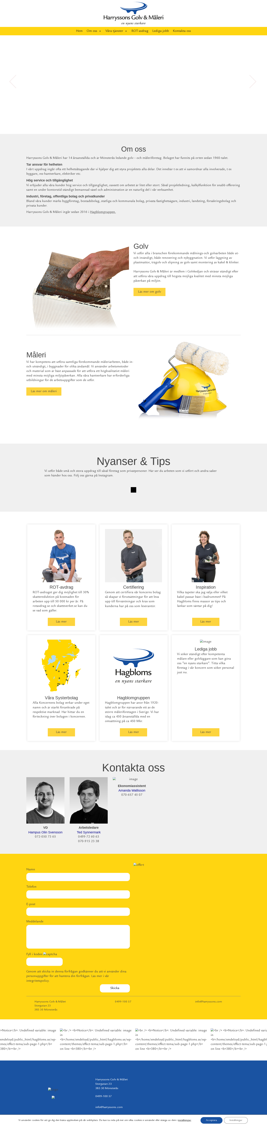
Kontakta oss (182, 31)
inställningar (184, 1120)
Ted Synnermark (89, 832)
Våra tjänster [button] (114, 31)
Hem (79, 31)
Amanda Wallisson (131, 790)
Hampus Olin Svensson (45, 832)
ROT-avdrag (140, 31)
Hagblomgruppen (102, 212)
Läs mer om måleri (44, 391)
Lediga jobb (160, 31)
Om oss (92, 31)
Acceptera (211, 1120)
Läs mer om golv (149, 292)
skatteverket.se (67, 606)
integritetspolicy (37, 981)
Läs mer (61, 622)
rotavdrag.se (41, 606)
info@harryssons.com (208, 1002)
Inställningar (235, 1120)
